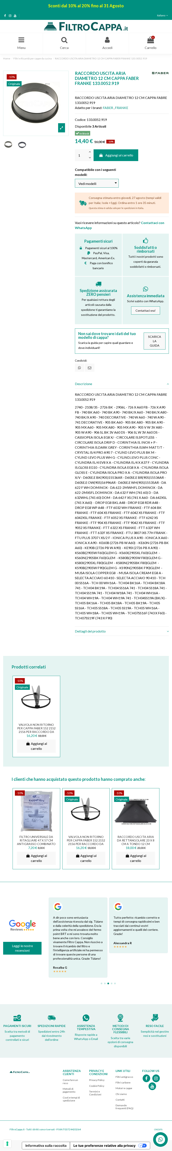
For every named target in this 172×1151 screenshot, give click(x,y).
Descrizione (83, 384)
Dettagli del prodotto (90, 631)
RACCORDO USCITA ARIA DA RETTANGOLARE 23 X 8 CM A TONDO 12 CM (135, 840)
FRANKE (121, 108)
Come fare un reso (70, 1081)
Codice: (80, 120)
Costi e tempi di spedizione (71, 1099)
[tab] (122, 384)
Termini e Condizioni (95, 1093)
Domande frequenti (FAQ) (124, 1107)
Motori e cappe (124, 1088)
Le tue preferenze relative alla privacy (104, 1145)
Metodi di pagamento (69, 1090)
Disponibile (83, 126)
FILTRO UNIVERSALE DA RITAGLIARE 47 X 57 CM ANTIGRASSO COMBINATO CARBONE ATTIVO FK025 (36, 842)
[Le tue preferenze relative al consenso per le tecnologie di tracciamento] (7, 1144)
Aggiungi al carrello (119, 155)
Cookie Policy (96, 1085)
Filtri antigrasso (124, 1076)
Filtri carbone (123, 1082)
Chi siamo (121, 1094)
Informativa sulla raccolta (45, 1145)
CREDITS (158, 1129)
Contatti (120, 1099)
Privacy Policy (96, 1080)
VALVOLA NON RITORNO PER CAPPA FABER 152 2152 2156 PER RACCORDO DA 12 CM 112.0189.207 (36, 730)
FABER (108, 108)
